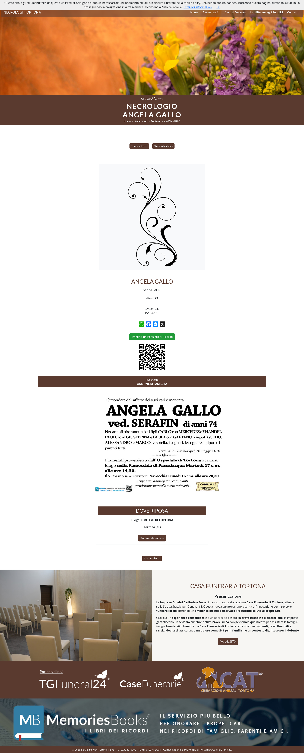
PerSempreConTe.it (211, 749)
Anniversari (210, 12)
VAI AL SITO (228, 641)
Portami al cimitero (152, 538)
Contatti (292, 12)
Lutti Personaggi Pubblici (266, 12)
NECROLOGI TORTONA (22, 12)
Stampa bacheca (163, 146)
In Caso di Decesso (234, 12)
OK (218, 7)
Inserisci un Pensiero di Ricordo (152, 337)
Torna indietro (139, 146)
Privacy (228, 749)
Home (194, 12)
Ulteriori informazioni (198, 7)
